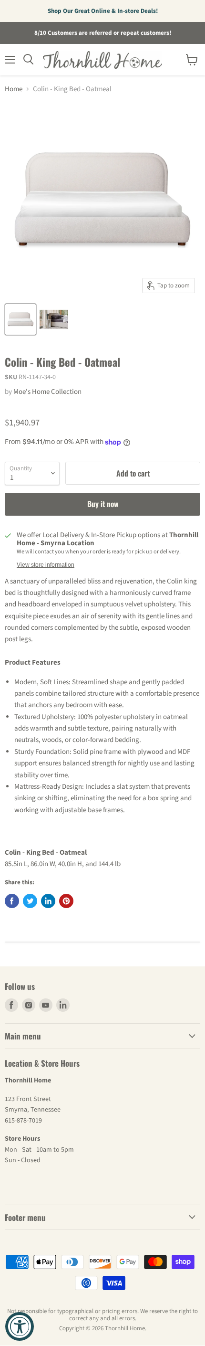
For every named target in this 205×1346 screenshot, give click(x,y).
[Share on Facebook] (12, 901)
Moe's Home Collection (47, 392)
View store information (45, 565)
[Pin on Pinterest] (66, 901)
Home (13, 89)
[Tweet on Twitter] (30, 901)
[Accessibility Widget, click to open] (19, 1326)
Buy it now (102, 503)
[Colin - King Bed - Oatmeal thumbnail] (20, 319)
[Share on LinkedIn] (48, 901)
